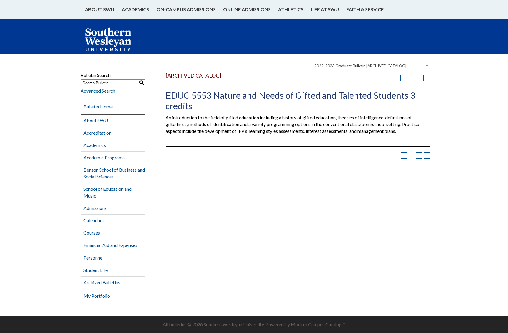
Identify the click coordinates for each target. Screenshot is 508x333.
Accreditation (97, 132)
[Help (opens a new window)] (426, 78)
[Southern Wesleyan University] (114, 42)
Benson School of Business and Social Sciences (114, 173)
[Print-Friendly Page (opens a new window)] (419, 78)
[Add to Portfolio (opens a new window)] (403, 78)
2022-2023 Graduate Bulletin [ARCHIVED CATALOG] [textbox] (360, 65)
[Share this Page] (411, 78)
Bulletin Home (98, 106)
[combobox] (371, 65)
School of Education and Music (107, 192)
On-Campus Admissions (186, 9)
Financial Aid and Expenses (110, 245)
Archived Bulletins (101, 282)
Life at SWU (325, 9)
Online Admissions (247, 9)
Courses (91, 232)
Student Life (95, 270)
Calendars (93, 220)
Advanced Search (98, 90)
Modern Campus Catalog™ (318, 324)
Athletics (290, 9)
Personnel (93, 257)
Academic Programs (104, 157)
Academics (135, 9)
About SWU (99, 9)
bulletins (177, 324)
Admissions (95, 208)
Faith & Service (365, 9)
